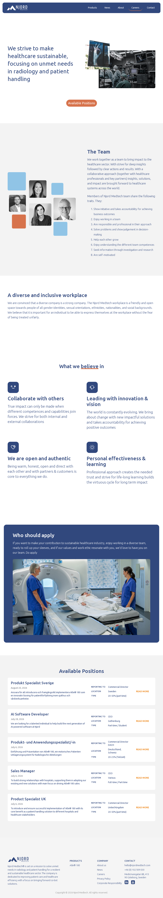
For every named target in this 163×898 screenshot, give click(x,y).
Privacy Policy (103, 878)
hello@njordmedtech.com (137, 865)
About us (101, 865)
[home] (17, 7)
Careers (135, 7)
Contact (151, 7)
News (107, 7)
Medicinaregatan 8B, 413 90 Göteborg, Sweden (136, 876)
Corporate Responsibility (109, 883)
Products (92, 7)
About (121, 7)
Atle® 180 (75, 865)
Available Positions (81, 103)
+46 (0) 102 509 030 (134, 870)
